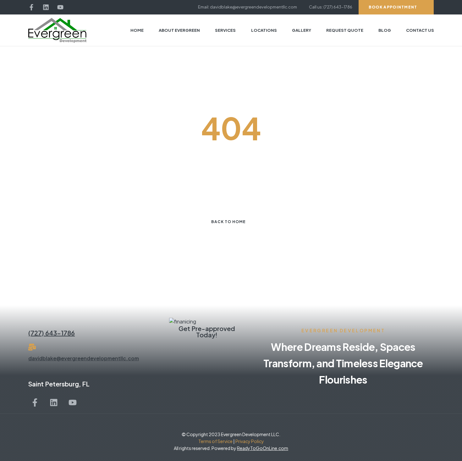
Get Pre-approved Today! (207, 331)
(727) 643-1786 (51, 333)
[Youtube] (60, 7)
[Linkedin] (46, 7)
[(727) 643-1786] (32, 321)
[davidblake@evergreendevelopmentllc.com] (32, 347)
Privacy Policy (249, 441)
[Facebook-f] (31, 7)
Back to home (228, 221)
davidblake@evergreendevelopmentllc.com (83, 358)
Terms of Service (215, 441)
